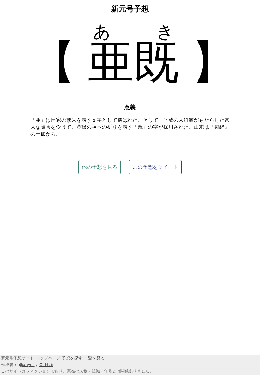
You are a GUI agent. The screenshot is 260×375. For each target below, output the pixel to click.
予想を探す (72, 357)
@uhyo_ (27, 364)
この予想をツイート (155, 167)
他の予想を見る (99, 167)
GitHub (46, 364)
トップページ (48, 357)
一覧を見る (94, 357)
